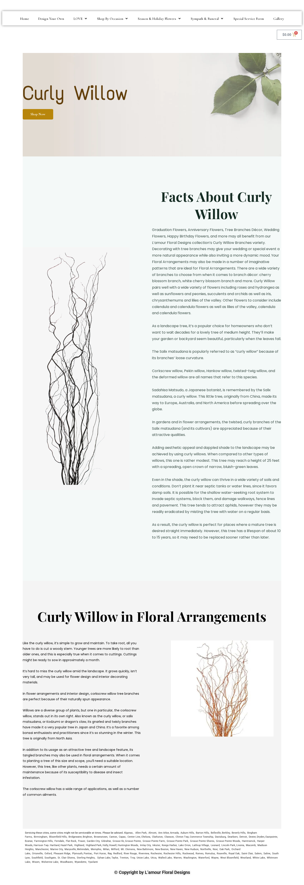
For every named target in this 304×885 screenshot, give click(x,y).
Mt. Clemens (128, 849)
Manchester (42, 849)
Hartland (54, 845)
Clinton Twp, (182, 836)
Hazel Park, (67, 845)
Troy (132, 857)
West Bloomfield (229, 857)
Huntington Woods (128, 845)
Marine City (56, 849)
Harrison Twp (41, 845)
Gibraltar (106, 841)
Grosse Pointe (133, 841)
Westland (245, 857)
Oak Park (224, 849)
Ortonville (37, 853)
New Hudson (191, 849)
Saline (266, 853)
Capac (122, 836)
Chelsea (145, 836)
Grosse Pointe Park (177, 841)
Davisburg (220, 836)
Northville (205, 849)
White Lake (259, 857)
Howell (113, 845)
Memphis (96, 849)
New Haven (176, 849)
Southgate (50, 857)
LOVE (78, 19)
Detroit (243, 836)
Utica (153, 857)
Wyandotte (80, 862)
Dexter (252, 836)
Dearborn (233, 836)
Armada (174, 832)
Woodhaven (66, 862)
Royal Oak (234, 853)
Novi (215, 849)
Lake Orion (184, 845)
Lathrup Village (200, 845)
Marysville (70, 849)
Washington (190, 857)
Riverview (144, 853)
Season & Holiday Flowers (157, 19)
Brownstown (100, 836)
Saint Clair (247, 853)
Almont (152, 832)
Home (24, 19)
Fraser (81, 841)
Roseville (222, 853)
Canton (113, 836)
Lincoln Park (228, 845)
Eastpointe (271, 836)
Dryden (260, 836)
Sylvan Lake (103, 857)
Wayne (215, 857)
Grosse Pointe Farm (154, 841)
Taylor (114, 857)
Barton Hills (202, 832)
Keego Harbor (169, 845)
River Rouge (130, 853)
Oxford (48, 853)
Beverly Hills (238, 832)
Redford (117, 853)
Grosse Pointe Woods (228, 841)
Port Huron (100, 853)
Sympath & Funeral (205, 19)
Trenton (124, 857)
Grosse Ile (118, 841)
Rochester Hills (172, 853)
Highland (79, 845)
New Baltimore (145, 849)
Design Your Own (51, 19)
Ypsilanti (93, 862)
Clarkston (157, 836)
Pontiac (88, 853)
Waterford (203, 857)
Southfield (37, 857)
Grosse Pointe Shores (202, 841)
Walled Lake (165, 857)
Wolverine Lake (49, 862)
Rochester (156, 853)
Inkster (156, 845)
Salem (258, 853)
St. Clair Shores (66, 857)
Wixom (36, 862)
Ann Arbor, (163, 832)
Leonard (215, 845)
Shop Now (37, 114)
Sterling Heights (86, 857)
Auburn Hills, (187, 832)
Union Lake (143, 857)
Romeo (199, 853)
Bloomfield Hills (58, 836)
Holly (105, 845)
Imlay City (145, 845)
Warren (178, 857)
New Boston (161, 849)
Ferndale (59, 841)
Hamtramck (248, 841)
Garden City (93, 841)
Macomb (251, 845)
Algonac (128, 832)
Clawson (169, 836)
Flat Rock (71, 841)
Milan (106, 849)
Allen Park (141, 832)
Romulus (210, 853)
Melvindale (83, 849)
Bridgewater (75, 836)
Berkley (226, 832)
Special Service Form (248, 19)
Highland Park (93, 845)
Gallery (278, 19)
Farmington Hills (43, 841)
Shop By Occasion (110, 19)
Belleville (216, 832)
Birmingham (40, 836)
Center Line (134, 836)
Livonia (240, 845)
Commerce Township (201, 836)
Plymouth (77, 853)
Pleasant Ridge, (62, 853)
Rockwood (188, 853)
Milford (115, 849)
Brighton (87, 836)
